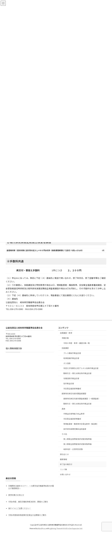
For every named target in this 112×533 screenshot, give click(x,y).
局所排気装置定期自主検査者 (74, 429)
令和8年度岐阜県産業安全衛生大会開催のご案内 (27, 515)
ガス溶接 (66, 363)
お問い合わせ (65, 474)
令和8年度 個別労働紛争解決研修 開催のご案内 (28, 502)
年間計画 (65, 338)
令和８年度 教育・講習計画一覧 (76, 343)
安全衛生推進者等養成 (72, 389)
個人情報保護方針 (14, 348)
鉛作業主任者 (68, 383)
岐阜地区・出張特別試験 (73, 449)
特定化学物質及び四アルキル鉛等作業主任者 (80, 368)
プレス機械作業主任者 (72, 353)
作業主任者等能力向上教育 (73, 414)
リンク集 (63, 469)
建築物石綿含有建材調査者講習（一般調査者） (81, 399)
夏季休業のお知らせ (16, 495)
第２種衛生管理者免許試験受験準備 (77, 444)
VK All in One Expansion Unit (72, 528)
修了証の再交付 (66, 464)
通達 (63, 409)
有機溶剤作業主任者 (71, 378)
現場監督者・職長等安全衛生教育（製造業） (80, 424)
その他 (64, 434)
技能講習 (65, 348)
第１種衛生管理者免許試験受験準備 (77, 439)
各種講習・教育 (66, 333)
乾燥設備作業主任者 (71, 358)
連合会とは (64, 454)
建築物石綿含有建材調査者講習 (74, 394)
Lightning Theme (55, 528)
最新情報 (63, 459)
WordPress (42, 528)
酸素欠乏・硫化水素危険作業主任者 (77, 373)
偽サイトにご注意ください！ (19, 508)
